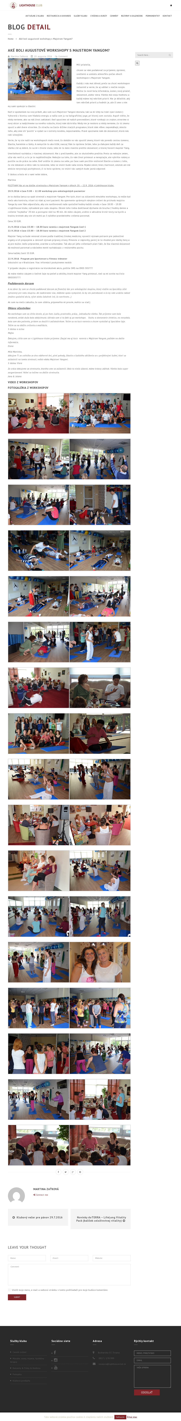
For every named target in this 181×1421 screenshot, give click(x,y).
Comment (63, 56)
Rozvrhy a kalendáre (132, 16)
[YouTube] (69, 1367)
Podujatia (17, 1374)
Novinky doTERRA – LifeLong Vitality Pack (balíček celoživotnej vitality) (101, 1219)
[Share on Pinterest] (80, 1172)
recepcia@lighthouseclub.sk (112, 1364)
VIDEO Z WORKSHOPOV (23, 382)
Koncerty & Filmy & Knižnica (26, 1368)
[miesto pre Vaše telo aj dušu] (25, 5)
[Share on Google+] (73, 1172)
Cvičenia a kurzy (98, 16)
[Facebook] (69, 1353)
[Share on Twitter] (66, 1172)
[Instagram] (69, 1360)
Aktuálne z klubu (35, 16)
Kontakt (167, 16)
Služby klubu (80, 16)
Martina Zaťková (19, 56)
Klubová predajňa (21, 1380)
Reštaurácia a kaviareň (59, 16)
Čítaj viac (132, 1417)
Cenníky (114, 16)
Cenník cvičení (19, 1352)
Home (11, 38)
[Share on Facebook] (58, 1172)
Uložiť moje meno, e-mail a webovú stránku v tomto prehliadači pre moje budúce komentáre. (60, 1290)
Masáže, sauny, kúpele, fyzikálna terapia (27, 1360)
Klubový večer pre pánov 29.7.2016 (40, 1217)
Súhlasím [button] (120, 1417)
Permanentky (153, 16)
